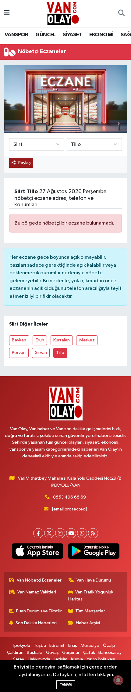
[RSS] (93, 533)
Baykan (19, 340)
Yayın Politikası (101, 659)
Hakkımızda (39, 659)
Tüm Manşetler (90, 611)
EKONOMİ (101, 35)
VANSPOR (16, 35)
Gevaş (52, 652)
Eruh (40, 340)
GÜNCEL (45, 35)
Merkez (87, 340)
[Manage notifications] (118, 680)
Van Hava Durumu (93, 580)
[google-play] (94, 552)
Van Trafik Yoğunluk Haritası (91, 595)
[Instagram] (60, 533)
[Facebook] (38, 533)
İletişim (60, 659)
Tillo (60, 352)
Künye (77, 659)
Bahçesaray (110, 652)
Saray (18, 659)
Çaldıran (15, 652)
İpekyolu (21, 645)
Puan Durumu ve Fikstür (39, 611)
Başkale (34, 652)
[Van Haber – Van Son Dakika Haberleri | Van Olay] (63, 13)
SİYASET (72, 35)
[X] (49, 533)
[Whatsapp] (82, 533)
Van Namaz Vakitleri (36, 592)
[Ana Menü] (7, 13)
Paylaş (24, 162)
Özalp (109, 645)
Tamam (66, 684)
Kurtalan (61, 340)
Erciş (72, 645)
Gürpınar (71, 652)
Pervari (19, 352)
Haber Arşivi (88, 623)
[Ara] (121, 14)
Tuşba (40, 645)
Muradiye (89, 645)
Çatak (89, 652)
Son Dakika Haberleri (36, 623)
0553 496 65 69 (69, 497)
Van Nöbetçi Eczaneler (39, 580)
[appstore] (37, 552)
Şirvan (41, 352)
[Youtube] (71, 533)
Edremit (57, 645)
